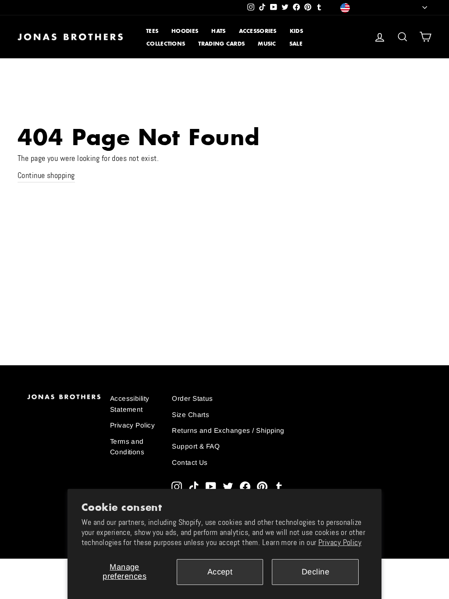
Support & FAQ (196, 446)
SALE (296, 43)
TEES (152, 31)
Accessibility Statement (130, 404)
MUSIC (267, 43)
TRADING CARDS (221, 43)
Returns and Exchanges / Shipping (228, 430)
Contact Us (190, 462)
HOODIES (184, 31)
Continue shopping (46, 175)
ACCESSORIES (258, 31)
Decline (315, 571)
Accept (220, 571)
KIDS (296, 31)
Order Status (192, 398)
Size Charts (190, 414)
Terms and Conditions (127, 447)
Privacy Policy (339, 542)
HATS (218, 31)
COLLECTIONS (165, 43)
